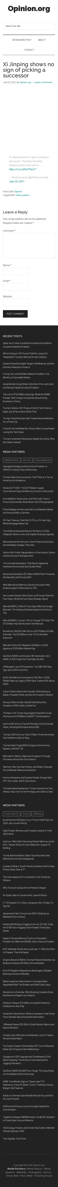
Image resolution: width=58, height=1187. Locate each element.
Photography (34, 1172)
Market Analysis (34, 1169)
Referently (22, 1172)
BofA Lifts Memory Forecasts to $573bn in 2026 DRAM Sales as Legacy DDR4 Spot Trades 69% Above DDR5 (29, 680)
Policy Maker (26, 1176)
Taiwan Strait (12, 1176)
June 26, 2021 (16, 181)
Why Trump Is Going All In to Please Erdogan (24, 888)
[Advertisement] (29, 118)
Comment (9, 230)
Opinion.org (29, 8)
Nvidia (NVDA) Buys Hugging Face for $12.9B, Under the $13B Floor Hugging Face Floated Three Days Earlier (28, 927)
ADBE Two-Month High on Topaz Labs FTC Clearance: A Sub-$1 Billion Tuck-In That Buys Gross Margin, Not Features (28, 1084)
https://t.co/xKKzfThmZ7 (22, 169)
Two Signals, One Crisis (14, 1138)
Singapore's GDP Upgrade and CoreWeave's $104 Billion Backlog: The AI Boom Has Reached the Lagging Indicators (27, 1060)
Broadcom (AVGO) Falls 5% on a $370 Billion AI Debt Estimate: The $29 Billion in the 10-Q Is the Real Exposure (28, 634)
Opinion (18, 191)
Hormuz (47, 1172)
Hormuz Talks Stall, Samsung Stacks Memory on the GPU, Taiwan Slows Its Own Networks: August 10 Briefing (28, 844)
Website (7, 296)
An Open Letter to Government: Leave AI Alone (25, 895)
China (18, 195)
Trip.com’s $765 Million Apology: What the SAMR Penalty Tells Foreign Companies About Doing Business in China (26, 398)
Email (7, 280)
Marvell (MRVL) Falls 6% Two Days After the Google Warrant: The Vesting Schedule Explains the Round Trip (28, 609)
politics (25, 195)
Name (7, 265)
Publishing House (43, 1176)
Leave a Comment (43, 82)
